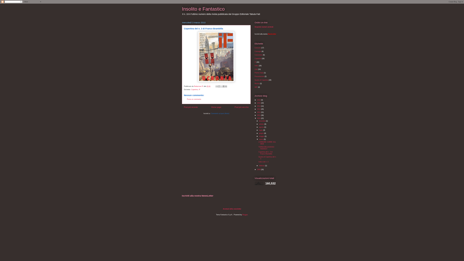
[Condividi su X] (221, 86)
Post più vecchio (242, 107)
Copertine (194, 89)
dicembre (262, 121)
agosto (261, 127)
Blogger (245, 215)
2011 (259, 115)
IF (199, 89)
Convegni (258, 51)
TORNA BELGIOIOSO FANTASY (266, 148)
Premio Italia (259, 73)
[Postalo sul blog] (219, 86)
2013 (259, 109)
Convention (258, 55)
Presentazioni (259, 76)
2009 (259, 169)
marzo (261, 139)
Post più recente (191, 107)
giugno (261, 133)
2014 (259, 106)
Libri (256, 69)
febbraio (262, 166)
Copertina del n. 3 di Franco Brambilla (265, 153)
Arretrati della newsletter (232, 209)
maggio (262, 136)
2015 (259, 103)
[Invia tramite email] (217, 86)
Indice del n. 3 (263, 162)
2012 (259, 112)
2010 (259, 118)
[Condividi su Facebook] (223, 86)
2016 (259, 100)
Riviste (257, 83)
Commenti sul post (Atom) (220, 113)
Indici (256, 66)
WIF (256, 87)
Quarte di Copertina (261, 80)
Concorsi (258, 48)
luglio (261, 130)
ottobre (261, 124)
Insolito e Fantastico (203, 9)
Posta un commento (194, 99)
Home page (216, 107)
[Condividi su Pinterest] (226, 86)
